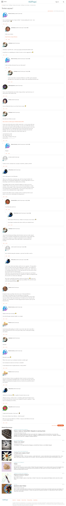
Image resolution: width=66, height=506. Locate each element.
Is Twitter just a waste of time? (22, 453)
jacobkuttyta (13, 27)
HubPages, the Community (19, 462)
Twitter (15, 464)
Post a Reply (60, 425)
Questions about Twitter (20, 486)
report (9, 39)
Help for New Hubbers (18, 440)
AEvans (9, 99)
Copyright (18, 500)
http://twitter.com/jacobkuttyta (11, 36)
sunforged (10, 43)
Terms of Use (24, 500)
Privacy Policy (29, 500)
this (27, 27)
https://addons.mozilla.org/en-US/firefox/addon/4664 (13, 121)
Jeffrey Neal (10, 169)
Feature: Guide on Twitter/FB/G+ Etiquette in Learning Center (29, 431)
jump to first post (54, 425)
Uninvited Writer (14, 200)
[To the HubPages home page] (5, 500)
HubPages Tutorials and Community (21, 429)
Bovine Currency (11, 13)
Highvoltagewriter (11, 85)
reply (6, 39)
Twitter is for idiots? (19, 442)
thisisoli (9, 322)
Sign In (57, 2)
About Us (14, 500)
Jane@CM (10, 406)
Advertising (35, 500)
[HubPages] (32, 2)
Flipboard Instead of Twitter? (21, 475)
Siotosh (9, 287)
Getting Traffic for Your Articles (21, 451)
